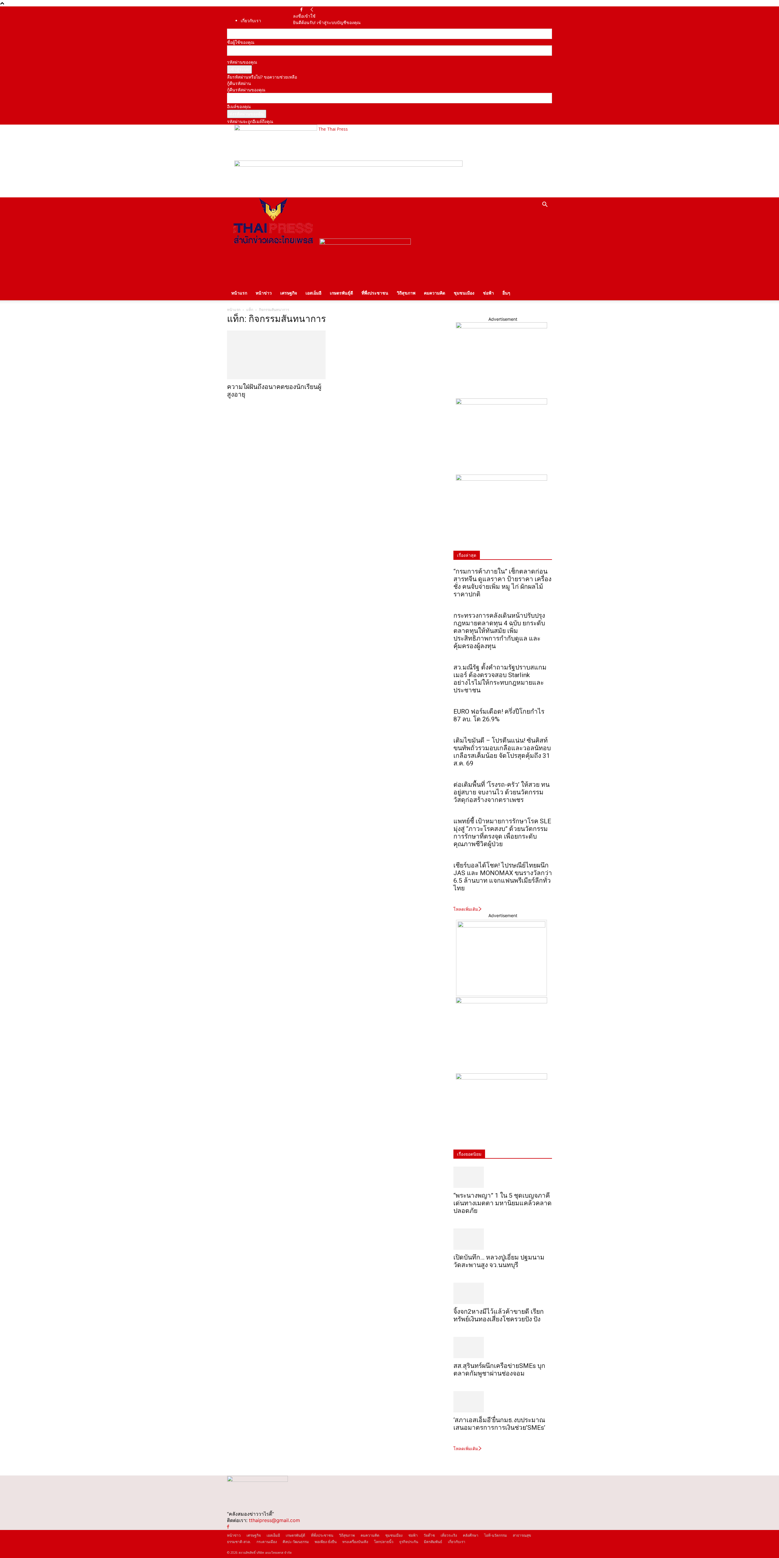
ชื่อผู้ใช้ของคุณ (240, 42)
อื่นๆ (506, 293)
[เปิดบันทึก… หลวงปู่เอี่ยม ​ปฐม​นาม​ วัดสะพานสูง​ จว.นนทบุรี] (502, 1239)
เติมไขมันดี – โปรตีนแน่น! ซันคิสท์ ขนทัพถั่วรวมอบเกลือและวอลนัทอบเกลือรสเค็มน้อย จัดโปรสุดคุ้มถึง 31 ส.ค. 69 (502, 752)
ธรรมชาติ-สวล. (239, 1541)
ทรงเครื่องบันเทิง (355, 1541)
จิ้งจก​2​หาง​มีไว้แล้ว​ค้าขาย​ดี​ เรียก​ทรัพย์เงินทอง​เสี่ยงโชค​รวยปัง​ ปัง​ (498, 1315)
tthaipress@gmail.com (274, 1520)
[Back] (312, 9)
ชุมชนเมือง (464, 293)
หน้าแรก (239, 293)
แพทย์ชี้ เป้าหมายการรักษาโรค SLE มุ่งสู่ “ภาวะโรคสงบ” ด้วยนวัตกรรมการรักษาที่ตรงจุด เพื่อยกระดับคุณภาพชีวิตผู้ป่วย (502, 833)
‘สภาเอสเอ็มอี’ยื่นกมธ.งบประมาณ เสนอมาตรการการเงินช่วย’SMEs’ (500, 1423)
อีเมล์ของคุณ (239, 106)
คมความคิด (434, 293)
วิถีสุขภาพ (406, 293)
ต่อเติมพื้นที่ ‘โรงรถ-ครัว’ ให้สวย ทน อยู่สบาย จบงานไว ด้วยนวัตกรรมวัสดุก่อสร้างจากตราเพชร (501, 792)
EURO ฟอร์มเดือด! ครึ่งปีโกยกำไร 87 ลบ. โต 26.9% (498, 715)
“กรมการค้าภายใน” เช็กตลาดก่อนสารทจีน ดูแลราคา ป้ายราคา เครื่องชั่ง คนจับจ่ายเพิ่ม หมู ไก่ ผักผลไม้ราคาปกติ (502, 583)
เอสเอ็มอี (313, 293)
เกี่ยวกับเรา (251, 20)
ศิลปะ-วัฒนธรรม (296, 1541)
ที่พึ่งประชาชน (375, 293)
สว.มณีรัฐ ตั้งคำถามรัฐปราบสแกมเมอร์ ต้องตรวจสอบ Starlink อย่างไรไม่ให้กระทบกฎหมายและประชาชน (500, 679)
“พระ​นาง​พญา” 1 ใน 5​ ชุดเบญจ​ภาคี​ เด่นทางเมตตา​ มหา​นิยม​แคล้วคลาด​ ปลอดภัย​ (502, 1203)
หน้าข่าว (264, 293)
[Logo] (273, 243)
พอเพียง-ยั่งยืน (326, 1541)
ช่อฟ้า (488, 293)
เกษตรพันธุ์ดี (341, 293)
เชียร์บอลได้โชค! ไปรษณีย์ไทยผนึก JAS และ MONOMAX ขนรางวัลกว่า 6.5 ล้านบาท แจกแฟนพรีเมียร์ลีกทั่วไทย (502, 877)
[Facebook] (301, 9)
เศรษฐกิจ (288, 293)
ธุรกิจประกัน (408, 1541)
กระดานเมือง (267, 1541)
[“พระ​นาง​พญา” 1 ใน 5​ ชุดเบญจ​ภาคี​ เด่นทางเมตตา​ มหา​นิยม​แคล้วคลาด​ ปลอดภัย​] (502, 1177)
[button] (544, 205)
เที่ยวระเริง (449, 1535)
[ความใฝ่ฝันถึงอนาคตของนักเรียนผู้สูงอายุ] (276, 354)
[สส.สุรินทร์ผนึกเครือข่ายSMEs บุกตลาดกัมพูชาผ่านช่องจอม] (502, 1347)
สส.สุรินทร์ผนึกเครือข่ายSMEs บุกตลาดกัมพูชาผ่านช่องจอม (499, 1369)
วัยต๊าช (429, 1535)
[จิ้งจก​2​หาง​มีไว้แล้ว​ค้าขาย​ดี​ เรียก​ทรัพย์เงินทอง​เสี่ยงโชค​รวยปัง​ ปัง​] (502, 1293)
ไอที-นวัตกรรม (495, 1535)
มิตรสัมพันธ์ (433, 1541)
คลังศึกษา (470, 1535)
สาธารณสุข (522, 1535)
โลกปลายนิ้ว (383, 1541)
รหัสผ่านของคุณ (242, 62)
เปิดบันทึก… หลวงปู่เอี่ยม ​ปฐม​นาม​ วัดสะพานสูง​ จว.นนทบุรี (498, 1261)
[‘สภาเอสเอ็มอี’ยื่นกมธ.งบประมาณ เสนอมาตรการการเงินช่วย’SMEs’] (502, 1401)
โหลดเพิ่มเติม (465, 909)
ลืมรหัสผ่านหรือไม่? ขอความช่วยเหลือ (262, 77)
